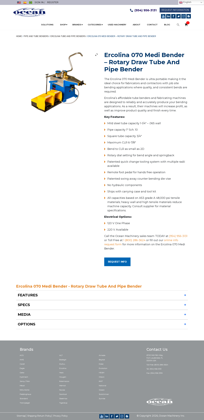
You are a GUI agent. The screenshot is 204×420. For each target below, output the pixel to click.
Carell (22, 364)
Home (19, 36)
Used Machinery (117, 24)
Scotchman (104, 394)
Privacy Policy (60, 415)
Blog (167, 24)
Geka (22, 372)
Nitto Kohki (24, 390)
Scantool (63, 394)
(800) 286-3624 (161, 365)
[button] (178, 25)
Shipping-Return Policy (39, 415)
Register (52, 2)
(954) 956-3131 (146, 10)
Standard (24, 398)
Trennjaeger (25, 403)
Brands (76, 24)
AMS (22, 359)
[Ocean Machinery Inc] (29, 12)
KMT (101, 381)
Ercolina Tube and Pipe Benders (68, 36)
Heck (61, 372)
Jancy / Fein (25, 381)
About (136, 24)
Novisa (62, 390)
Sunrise (102, 398)
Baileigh (62, 359)
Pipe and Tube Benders (36, 36)
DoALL (62, 364)
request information (175, 10)
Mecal (22, 385)
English (187, 2)
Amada (102, 355)
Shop (63, 24)
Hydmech (24, 377)
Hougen (62, 377)
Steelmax (63, 398)
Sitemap (21, 415)
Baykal (102, 359)
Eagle (22, 368)
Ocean (102, 390)
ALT (61, 355)
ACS (21, 355)
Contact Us (157, 349)
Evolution (103, 368)
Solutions (47, 24)
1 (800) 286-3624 (134, 240)
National (102, 385)
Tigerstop (63, 403)
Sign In (39, 2)
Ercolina (62, 368)
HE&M (101, 372)
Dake (101, 364)
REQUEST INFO (117, 261)
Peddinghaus (25, 394)
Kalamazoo (64, 381)
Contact (152, 24)
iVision (101, 377)
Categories (94, 24)
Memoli (62, 385)
